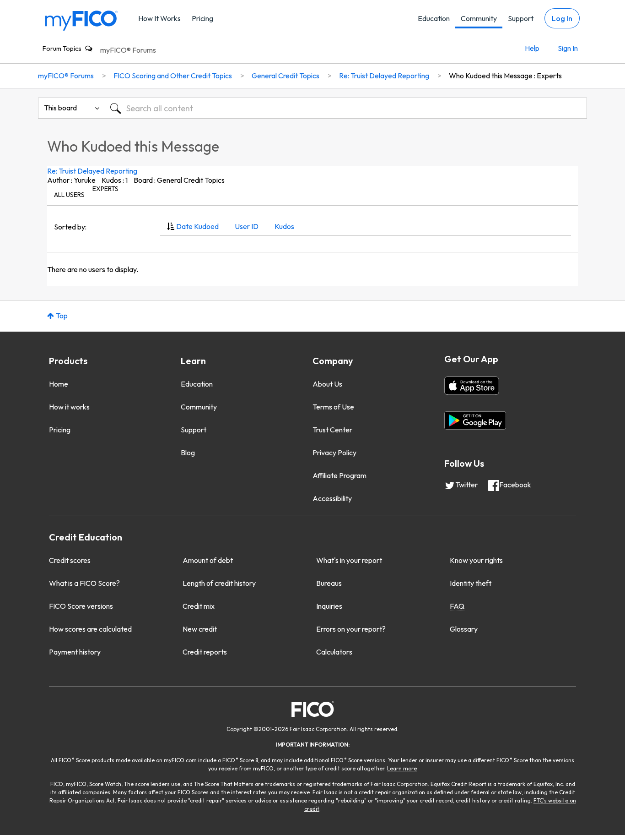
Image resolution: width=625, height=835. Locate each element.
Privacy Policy (334, 452)
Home (58, 383)
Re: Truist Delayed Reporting (92, 170)
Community (479, 18)
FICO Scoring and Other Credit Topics (172, 75)
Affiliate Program (339, 475)
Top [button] (62, 315)
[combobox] (346, 108)
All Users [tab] (69, 195)
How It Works (159, 18)
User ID (247, 226)
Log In (562, 18)
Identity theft (470, 583)
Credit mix (199, 606)
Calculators (334, 651)
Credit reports (205, 651)
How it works (69, 406)
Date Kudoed (197, 226)
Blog (188, 452)
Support (520, 18)
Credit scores (70, 560)
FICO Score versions (81, 606)
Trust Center (332, 429)
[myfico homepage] (81, 20)
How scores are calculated (90, 628)
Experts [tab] (105, 189)
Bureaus (329, 583)
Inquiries (329, 606)
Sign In (568, 48)
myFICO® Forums (128, 50)
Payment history (75, 651)
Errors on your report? (351, 628)
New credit (200, 628)
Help (532, 48)
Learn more (402, 768)
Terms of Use (333, 406)
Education (434, 18)
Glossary (464, 628)
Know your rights (476, 560)
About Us (327, 383)
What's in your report (349, 560)
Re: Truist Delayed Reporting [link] (384, 75)
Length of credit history (219, 583)
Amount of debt (208, 560)
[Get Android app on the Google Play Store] (475, 420)
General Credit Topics (285, 75)
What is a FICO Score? (84, 583)
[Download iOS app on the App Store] (471, 386)
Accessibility (332, 498)
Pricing (202, 18)
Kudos (284, 226)
